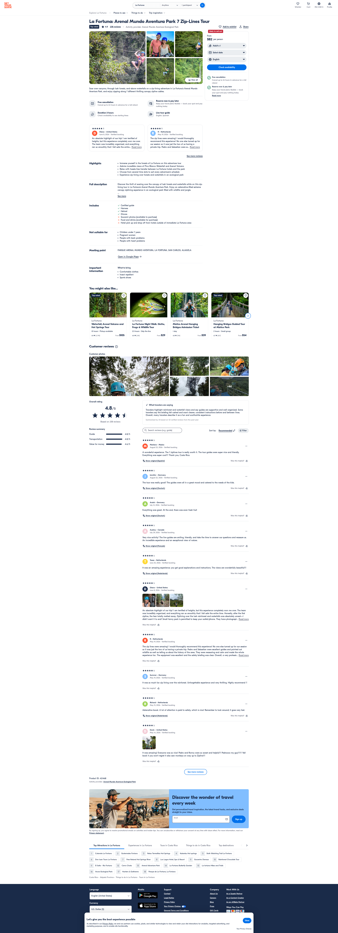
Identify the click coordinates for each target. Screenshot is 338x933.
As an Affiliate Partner (235, 902)
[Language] (319, 4)
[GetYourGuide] (8, 5)
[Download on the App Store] (148, 906)
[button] (111, 26)
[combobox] (227, 430)
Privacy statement (96, 833)
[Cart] (308, 4)
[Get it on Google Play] (148, 895)
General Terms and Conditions (176, 910)
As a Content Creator (235, 898)
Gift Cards (214, 910)
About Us (214, 894)
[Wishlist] (298, 4)
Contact (167, 894)
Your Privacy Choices (172, 906)
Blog (212, 902)
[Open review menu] (246, 446)
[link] (108, 315)
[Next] (248, 316)
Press (212, 906)
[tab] (106, 845)
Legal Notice (169, 898)
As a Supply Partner (234, 894)
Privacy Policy (169, 902)
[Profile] (329, 4)
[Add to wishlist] (123, 295)
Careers (213, 898)
